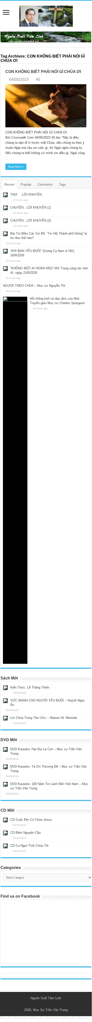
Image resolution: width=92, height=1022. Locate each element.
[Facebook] (48, 1004)
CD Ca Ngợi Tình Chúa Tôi (29, 845)
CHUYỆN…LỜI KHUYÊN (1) (30, 207)
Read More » (15, 166)
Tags (62, 184)
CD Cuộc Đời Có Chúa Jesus (31, 819)
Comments (45, 184)
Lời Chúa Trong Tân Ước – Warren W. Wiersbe (43, 718)
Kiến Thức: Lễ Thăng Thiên (29, 687)
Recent (9, 184)
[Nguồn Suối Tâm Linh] (46, 15)
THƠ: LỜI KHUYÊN (26, 194)
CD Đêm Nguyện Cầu (25, 832)
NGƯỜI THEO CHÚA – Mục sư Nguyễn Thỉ (34, 285)
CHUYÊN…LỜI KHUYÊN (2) (30, 220)
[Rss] (44, 1004)
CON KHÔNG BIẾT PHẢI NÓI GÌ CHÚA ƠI (43, 72)
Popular (26, 184)
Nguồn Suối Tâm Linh (46, 998)
